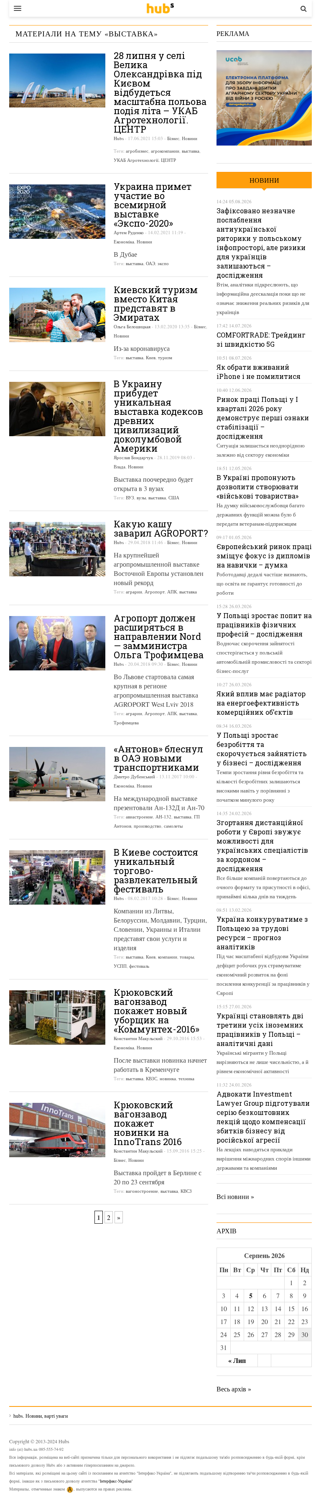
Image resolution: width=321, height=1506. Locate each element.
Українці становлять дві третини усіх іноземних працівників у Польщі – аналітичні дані (260, 1029)
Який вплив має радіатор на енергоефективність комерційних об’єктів (261, 702)
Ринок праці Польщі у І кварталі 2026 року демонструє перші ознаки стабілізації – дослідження (263, 417)
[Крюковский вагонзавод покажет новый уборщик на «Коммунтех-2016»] (57, 1017)
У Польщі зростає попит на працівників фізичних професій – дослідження (264, 624)
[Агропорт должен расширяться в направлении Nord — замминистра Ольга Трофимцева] (57, 643)
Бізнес (173, 138)
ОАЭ (150, 263)
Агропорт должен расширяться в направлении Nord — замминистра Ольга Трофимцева (159, 636)
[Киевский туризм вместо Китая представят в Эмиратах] (57, 315)
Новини (189, 138)
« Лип (237, 1360)
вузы (141, 497)
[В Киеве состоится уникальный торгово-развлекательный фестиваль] (57, 877)
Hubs (119, 138)
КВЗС (151, 1078)
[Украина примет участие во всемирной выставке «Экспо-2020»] (57, 211)
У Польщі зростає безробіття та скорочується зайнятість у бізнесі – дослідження (262, 749)
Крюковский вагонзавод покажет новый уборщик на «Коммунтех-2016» (156, 1010)
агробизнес (137, 151)
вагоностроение (142, 1191)
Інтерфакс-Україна (115, 1481)
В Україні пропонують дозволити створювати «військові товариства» (257, 486)
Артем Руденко (129, 232)
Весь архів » (234, 1388)
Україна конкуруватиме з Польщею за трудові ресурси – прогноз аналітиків (262, 933)
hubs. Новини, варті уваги (160, 8)
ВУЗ (130, 497)
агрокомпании (165, 151)
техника (186, 1078)
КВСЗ (186, 1191)
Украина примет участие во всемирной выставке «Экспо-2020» (152, 204)
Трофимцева (126, 722)
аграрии (134, 591)
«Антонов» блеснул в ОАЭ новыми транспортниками (158, 758)
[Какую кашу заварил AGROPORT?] (57, 549)
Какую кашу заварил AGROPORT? (161, 528)
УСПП (120, 966)
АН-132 (163, 816)
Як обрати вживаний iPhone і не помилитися (259, 372)
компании (167, 957)
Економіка (124, 241)
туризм (165, 357)
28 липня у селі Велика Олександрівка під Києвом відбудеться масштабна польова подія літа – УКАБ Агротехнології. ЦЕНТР (160, 92)
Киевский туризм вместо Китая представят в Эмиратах (156, 303)
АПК (172, 591)
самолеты (173, 826)
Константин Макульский (138, 1038)
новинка (168, 1078)
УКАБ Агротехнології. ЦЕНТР (145, 160)
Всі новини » (235, 1196)
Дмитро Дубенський (134, 776)
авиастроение (139, 816)
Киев (150, 357)
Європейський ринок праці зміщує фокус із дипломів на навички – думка (264, 555)
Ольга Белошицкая (132, 326)
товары (187, 957)
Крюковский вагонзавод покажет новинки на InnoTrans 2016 (148, 1123)
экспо (163, 263)
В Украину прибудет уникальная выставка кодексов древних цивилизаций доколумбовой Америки (158, 416)
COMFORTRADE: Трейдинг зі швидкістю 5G (261, 339)
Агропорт (155, 591)
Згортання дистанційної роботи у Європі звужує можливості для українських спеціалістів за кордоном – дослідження (262, 845)
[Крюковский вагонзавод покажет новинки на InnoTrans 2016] (57, 1130)
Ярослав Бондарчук (133, 457)
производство (147, 826)
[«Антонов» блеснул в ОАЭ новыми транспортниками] (57, 774)
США (173, 497)
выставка (190, 151)
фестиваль (139, 966)
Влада (119, 466)
